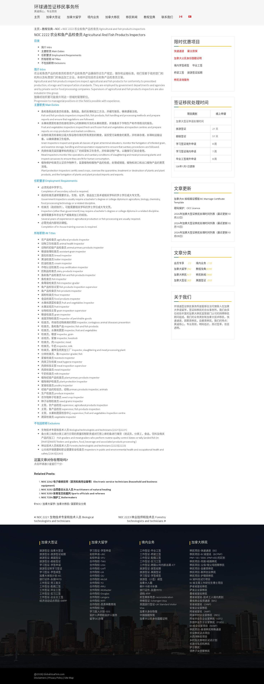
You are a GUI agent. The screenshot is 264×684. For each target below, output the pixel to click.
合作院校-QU (97, 575)
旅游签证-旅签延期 (150, 568)
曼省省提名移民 (198, 593)
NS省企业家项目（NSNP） (204, 626)
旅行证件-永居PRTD (51, 579)
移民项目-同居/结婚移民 (203, 561)
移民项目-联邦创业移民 (203, 572)
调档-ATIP (145, 593)
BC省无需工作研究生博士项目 (206, 583)
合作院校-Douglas (99, 593)
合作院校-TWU (98, 561)
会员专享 (179, 263)
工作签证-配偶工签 (50, 586)
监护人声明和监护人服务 (103, 615)
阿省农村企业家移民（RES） (206, 615)
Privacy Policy (55, 678)
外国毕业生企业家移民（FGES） (207, 622)
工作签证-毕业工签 (50, 590)
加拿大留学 (74, 17)
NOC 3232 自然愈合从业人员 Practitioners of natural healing (76, 489)
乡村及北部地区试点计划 (203, 640)
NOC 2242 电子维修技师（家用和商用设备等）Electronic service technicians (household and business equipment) (99, 483)
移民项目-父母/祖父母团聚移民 (207, 565)
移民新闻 (131, 17)
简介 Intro (46, 47)
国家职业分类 (78, 503)
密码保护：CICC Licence (187, 208)
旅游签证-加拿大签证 (51, 550)
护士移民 (195, 647)
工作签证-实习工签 (50, 593)
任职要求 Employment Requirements (61, 55)
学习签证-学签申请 (50, 565)
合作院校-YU (97, 583)
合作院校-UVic (97, 565)
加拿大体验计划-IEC (50, 575)
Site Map (69, 678)
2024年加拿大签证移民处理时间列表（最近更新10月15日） (202, 225)
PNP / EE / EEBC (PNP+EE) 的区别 (207, 558)
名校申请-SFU (97, 558)
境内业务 (93, 17)
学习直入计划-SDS (100, 611)
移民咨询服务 (181, 79)
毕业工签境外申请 (186, 159)
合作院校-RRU (98, 586)
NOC (57, 29)
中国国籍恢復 (147, 615)
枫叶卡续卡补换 (148, 586)
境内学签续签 (181, 65)
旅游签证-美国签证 (50, 558)
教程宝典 (149, 17)
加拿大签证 (53, 17)
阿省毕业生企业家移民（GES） (207, 618)
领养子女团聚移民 (200, 651)
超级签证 (181, 136)
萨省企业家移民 (198, 590)
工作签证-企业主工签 (51, 597)
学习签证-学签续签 (50, 572)
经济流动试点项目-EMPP (53, 601)
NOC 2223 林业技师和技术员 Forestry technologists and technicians (142, 519)
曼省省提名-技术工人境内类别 (206, 597)
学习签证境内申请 (186, 151)
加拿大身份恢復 (148, 611)
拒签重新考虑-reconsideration (156, 597)
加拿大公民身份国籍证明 (188, 58)
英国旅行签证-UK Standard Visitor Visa (158, 606)
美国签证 (201, 280)
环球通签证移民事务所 (56, 6)
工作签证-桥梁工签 (150, 554)
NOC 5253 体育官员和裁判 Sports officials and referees (73, 493)
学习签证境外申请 (186, 143)
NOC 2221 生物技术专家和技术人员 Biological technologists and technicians (64, 519)
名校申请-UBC (97, 554)
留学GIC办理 (96, 618)
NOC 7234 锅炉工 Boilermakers (59, 497)
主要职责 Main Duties (52, 51)
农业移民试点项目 (200, 633)
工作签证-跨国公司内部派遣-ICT (157, 565)
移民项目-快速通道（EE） (204, 550)
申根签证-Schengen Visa (153, 601)
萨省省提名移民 (198, 586)
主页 (37, 17)
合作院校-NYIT (97, 601)
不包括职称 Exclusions (53, 63)
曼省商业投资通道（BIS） (204, 601)
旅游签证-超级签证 (50, 561)
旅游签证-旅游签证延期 (53, 554)
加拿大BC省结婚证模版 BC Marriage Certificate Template (199, 200)
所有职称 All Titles (51, 59)
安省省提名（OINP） (201, 604)
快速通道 (179, 51)
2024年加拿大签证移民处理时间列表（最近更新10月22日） (202, 216)
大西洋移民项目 (198, 636)
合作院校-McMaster (100, 590)
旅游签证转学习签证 (51, 568)
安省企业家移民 (198, 608)
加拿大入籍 (146, 583)
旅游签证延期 (194, 72)
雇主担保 (192, 51)
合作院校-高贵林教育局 (103, 604)
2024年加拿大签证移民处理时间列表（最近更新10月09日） (202, 234)
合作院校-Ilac (97, 608)
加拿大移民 (112, 17)
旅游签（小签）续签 (151, 579)
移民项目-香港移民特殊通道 (205, 629)
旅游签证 (181, 128)
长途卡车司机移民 (200, 643)
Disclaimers (40, 678)
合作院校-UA (97, 572)
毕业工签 (197, 65)
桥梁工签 (179, 72)
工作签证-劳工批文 (50, 583)
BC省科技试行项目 (200, 579)
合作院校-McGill (98, 579)
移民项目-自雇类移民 (201, 568)
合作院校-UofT (98, 568)
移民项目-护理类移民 (201, 575)
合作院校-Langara (99, 597)
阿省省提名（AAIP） (201, 611)
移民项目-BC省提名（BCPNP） (207, 554)
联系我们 (167, 17)
